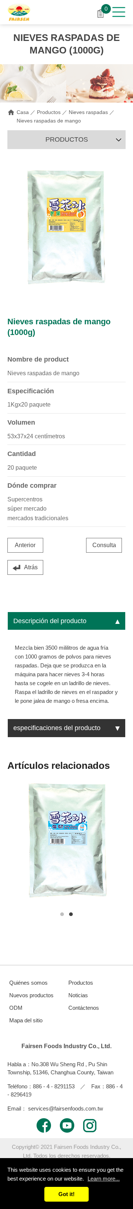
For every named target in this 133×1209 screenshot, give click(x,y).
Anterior (25, 545)
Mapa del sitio (25, 1020)
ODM (16, 1008)
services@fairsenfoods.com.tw (65, 1108)
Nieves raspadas (88, 112)
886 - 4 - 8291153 (54, 1086)
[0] (100, 13)
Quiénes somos (28, 983)
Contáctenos (83, 1008)
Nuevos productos (31, 995)
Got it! (66, 1194)
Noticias (78, 995)
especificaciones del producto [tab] (56, 728)
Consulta (104, 545)
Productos (49, 112)
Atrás (31, 567)
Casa (23, 112)
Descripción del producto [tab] (49, 621)
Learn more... (104, 1178)
